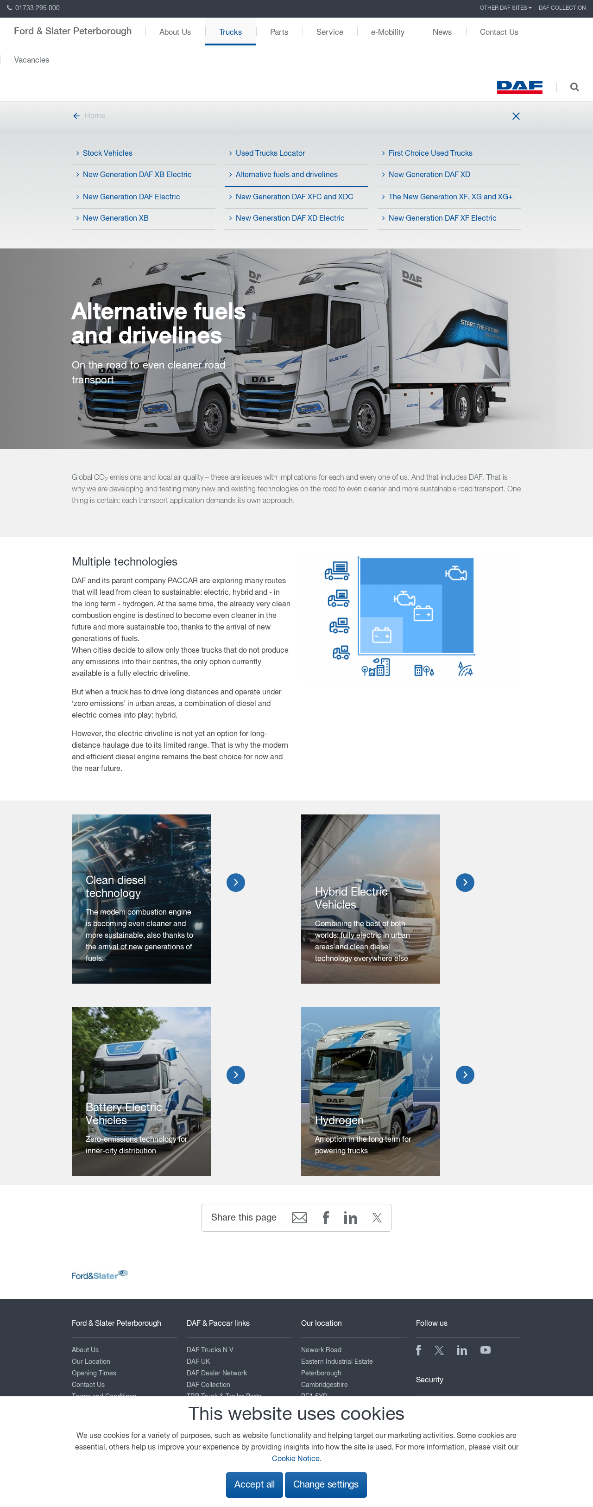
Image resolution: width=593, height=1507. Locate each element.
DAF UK (198, 1362)
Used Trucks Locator (270, 154)
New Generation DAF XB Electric (137, 175)
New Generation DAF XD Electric (290, 219)
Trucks (230, 31)
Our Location (91, 1362)
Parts (279, 31)
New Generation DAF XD (429, 175)
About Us (175, 31)
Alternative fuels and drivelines (287, 175)
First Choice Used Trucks (431, 154)
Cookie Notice (296, 1459)
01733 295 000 (36, 8)
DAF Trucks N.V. (211, 1350)
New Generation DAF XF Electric (443, 219)
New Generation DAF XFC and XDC (294, 197)
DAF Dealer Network (217, 1373)
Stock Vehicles (107, 154)
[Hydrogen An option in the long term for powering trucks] (370, 1091)
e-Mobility (388, 31)
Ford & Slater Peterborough (73, 31)
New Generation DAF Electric (131, 197)
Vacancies (32, 59)
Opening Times (94, 1373)
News (442, 31)
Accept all (254, 1485)
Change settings (326, 1485)
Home (95, 116)
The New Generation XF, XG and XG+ (451, 197)
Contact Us (499, 31)
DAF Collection (562, 8)
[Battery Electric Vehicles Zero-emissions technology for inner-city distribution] (141, 1091)
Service (329, 31)
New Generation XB (116, 219)
